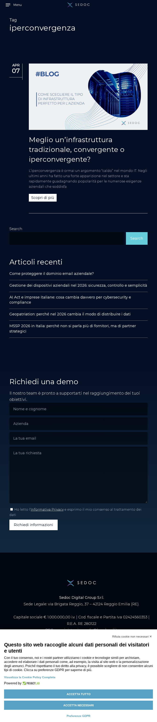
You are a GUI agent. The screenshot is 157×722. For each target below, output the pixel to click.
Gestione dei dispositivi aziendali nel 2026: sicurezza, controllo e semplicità (78, 285)
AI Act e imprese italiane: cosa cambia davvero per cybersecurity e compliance (70, 300)
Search (15, 229)
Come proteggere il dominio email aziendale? (51, 273)
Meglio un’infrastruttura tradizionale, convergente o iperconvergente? (76, 149)
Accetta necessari (78, 705)
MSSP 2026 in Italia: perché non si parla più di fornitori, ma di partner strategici (72, 328)
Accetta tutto (79, 694)
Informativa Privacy (47, 509)
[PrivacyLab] (30, 683)
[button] (14, 5)
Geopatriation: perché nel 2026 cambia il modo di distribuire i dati (70, 314)
